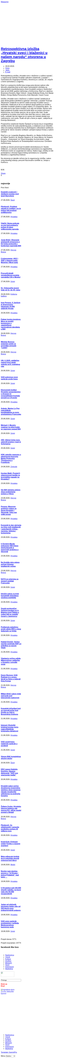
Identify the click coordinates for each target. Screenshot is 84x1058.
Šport (12, 200)
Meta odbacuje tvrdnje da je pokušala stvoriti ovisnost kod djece (10, 858)
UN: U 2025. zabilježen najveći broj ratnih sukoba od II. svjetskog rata (10, 363)
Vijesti (7, 957)
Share (3, 173)
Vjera (7, 68)
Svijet (12, 281)
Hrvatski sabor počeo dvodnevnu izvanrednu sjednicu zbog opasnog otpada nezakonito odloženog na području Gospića (10, 791)
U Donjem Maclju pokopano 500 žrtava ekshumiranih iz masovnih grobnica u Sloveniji (9, 548)
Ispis (7, 70)
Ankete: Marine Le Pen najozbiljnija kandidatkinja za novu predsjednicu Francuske (11, 411)
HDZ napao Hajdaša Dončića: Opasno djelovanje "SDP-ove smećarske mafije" (9, 772)
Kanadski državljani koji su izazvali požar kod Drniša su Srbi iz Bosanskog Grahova (11, 711)
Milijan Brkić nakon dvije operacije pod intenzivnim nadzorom (11, 696)
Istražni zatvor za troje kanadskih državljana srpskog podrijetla (10, 596)
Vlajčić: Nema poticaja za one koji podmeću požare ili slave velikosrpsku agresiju (10, 226)
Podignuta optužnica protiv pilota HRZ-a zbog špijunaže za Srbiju (11, 629)
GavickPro (13, 1052)
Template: (5, 1052)
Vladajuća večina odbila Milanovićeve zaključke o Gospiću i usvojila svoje (11, 661)
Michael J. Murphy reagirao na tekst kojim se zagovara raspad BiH (11, 427)
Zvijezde (13, 467)
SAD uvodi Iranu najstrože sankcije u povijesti (9, 744)
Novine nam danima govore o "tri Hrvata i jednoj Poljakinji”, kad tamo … (10, 874)
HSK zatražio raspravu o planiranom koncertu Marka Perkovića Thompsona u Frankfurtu (11, 458)
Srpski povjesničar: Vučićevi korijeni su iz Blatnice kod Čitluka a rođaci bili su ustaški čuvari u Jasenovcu (10, 612)
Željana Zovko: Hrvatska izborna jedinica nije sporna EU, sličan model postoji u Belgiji (11, 809)
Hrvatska (13, 217)
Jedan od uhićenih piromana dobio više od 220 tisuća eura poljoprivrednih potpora (11, 907)
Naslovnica (9, 955)
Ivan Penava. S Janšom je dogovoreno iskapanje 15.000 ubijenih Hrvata (10, 305)
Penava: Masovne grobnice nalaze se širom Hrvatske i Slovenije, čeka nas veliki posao (9, 510)
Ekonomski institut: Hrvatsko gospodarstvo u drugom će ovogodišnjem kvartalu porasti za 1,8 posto (11, 394)
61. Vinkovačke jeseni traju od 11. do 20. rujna (10, 289)
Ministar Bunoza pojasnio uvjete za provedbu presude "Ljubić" (8, 345)
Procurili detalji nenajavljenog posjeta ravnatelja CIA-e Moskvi (10, 275)
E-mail (7, 72)
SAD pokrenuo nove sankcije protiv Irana (9, 378)
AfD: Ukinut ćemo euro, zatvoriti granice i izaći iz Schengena (11, 442)
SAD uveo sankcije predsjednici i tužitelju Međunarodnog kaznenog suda (10, 924)
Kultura (8, 959)
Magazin (8, 963)
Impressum (9, 967)
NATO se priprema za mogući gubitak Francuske (9, 581)
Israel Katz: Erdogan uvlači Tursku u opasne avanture (10, 844)
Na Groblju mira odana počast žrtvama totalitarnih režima (10, 564)
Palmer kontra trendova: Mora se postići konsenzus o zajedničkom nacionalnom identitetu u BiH (11, 324)
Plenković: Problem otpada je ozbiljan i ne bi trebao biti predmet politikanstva (11, 209)
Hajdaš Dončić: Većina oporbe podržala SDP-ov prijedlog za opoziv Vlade (11, 645)
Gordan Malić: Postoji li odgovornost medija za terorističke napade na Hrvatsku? (10, 476)
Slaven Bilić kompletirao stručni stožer (11, 757)
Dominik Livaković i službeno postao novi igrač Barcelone (10, 194)
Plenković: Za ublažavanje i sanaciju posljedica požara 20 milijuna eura (10, 828)
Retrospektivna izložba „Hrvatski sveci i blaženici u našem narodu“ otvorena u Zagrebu (24, 55)
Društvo (8, 961)
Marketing (9, 969)
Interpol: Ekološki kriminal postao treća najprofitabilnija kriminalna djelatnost (9, 728)
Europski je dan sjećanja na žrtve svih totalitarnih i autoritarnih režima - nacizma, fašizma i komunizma (11, 529)
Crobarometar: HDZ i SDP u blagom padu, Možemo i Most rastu (9, 260)
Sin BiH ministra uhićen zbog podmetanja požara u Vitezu (10, 492)
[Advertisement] (42, 18)
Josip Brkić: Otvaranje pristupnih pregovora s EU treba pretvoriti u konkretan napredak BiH (11, 243)
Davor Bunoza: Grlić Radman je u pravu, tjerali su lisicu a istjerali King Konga (10, 678)
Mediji (12, 865)
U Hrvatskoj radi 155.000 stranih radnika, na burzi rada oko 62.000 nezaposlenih (11, 891)
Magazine (5, 2)
